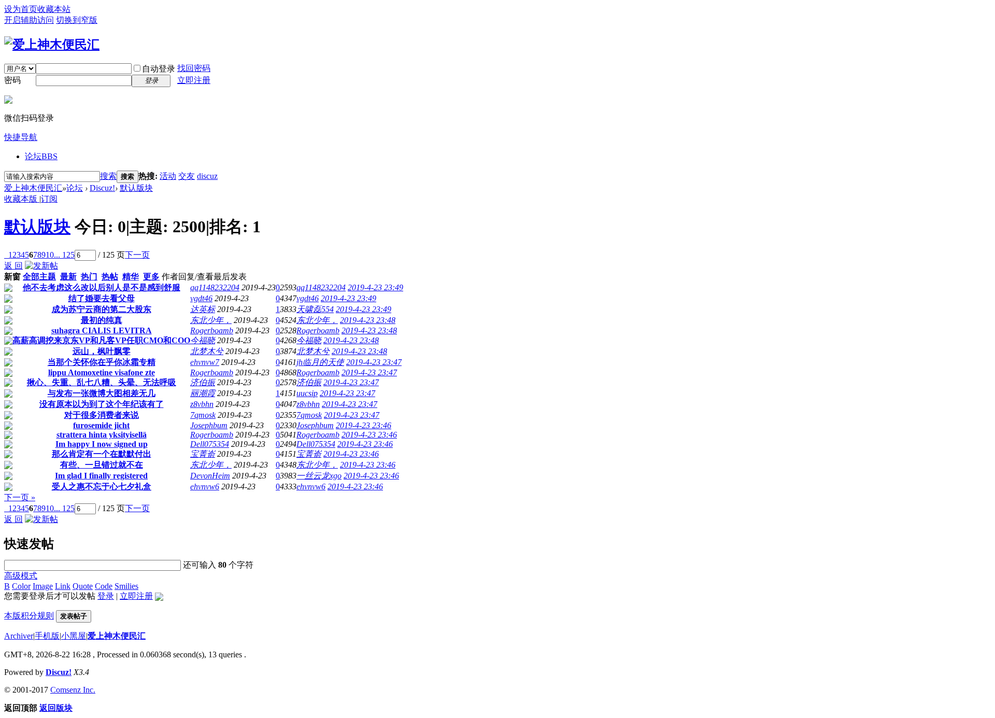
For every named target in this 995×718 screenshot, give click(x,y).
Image (43, 586)
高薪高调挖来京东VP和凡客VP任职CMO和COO (101, 340)
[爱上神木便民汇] (52, 44)
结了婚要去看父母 (101, 298)
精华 (130, 276)
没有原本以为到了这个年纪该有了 (101, 404)
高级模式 (20, 575)
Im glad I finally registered (101, 475)
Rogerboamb (211, 330)
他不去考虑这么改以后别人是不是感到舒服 (101, 287)
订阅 (49, 198)
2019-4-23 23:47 (374, 362)
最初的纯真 (101, 320)
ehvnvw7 (204, 362)
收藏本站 (53, 9)
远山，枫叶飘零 (102, 351)
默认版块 (136, 188)
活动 (168, 176)
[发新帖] (41, 265)
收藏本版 (21, 198)
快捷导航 (20, 137)
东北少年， (211, 320)
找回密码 (193, 68)
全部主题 (39, 276)
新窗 (12, 276)
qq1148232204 (214, 287)
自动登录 (158, 68)
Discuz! (102, 188)
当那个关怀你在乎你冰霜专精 (101, 362)
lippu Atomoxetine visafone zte (101, 372)
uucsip (307, 393)
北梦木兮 (206, 351)
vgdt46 (201, 298)
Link (62, 586)
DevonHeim (210, 475)
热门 (89, 276)
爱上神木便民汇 (33, 188)
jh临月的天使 (320, 362)
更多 (151, 276)
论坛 (41, 156)
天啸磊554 (315, 309)
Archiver (18, 635)
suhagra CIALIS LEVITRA (101, 330)
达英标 (202, 309)
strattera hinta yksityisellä (101, 434)
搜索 (108, 176)
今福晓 (202, 340)
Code (103, 586)
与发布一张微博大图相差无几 (101, 393)
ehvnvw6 (204, 486)
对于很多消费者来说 (101, 415)
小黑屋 (73, 635)
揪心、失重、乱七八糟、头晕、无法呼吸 (101, 382)
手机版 (47, 635)
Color (21, 586)
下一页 (137, 254)
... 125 (64, 254)
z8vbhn (202, 404)
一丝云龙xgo (319, 475)
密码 (12, 80)
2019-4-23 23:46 (363, 425)
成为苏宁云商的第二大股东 (101, 309)
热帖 (110, 276)
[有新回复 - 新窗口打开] (8, 289)
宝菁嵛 (202, 453)
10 (50, 254)
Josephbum (209, 425)
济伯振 (202, 382)
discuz (207, 176)
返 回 (13, 265)
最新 (68, 276)
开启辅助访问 (29, 20)
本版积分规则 (29, 615)
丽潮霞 (202, 393)
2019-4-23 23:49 (375, 287)
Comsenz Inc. (72, 689)
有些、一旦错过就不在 (101, 464)
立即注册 (193, 80)
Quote (83, 586)
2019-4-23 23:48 (367, 320)
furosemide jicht (101, 425)
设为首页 (20, 9)
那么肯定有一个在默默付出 (101, 453)
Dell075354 (209, 444)
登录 (105, 596)
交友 (186, 176)
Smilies (126, 586)
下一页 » (19, 497)
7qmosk (203, 415)
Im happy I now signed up (101, 444)
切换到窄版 (76, 20)
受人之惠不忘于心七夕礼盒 (101, 486)
